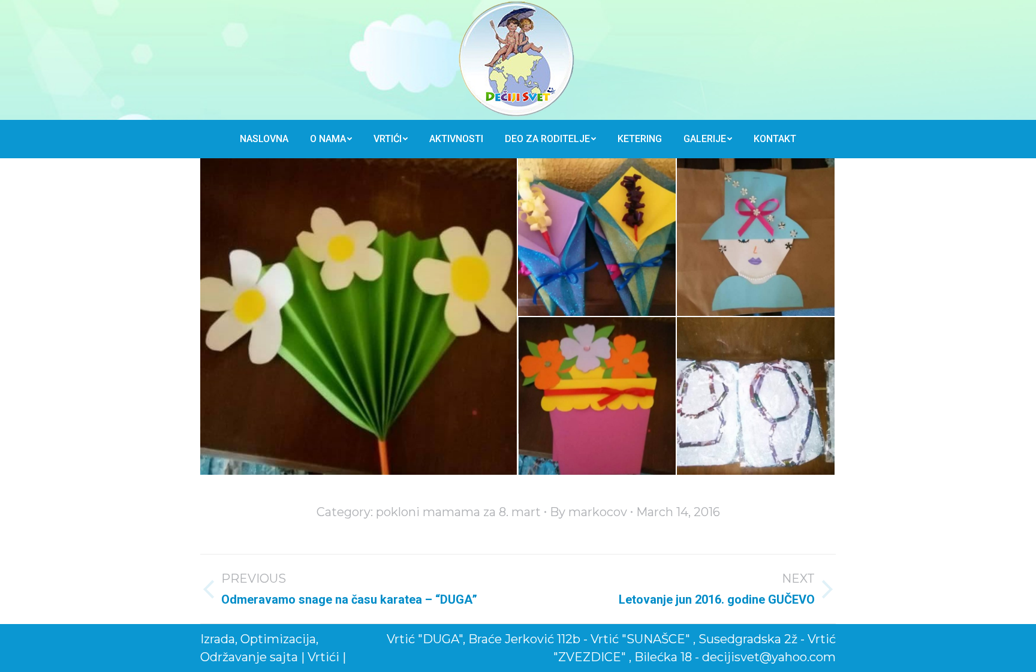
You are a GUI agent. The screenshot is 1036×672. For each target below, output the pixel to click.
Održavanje (233, 657)
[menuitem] (264, 139)
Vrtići (325, 657)
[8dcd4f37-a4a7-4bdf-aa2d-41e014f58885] (597, 396)
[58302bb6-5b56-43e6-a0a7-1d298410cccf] (359, 316)
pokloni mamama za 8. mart (458, 512)
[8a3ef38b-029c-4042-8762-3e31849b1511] (756, 237)
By (588, 512)
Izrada (217, 639)
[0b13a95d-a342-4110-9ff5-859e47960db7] (597, 237)
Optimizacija (278, 639)
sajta (284, 657)
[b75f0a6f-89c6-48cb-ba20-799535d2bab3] (756, 396)
